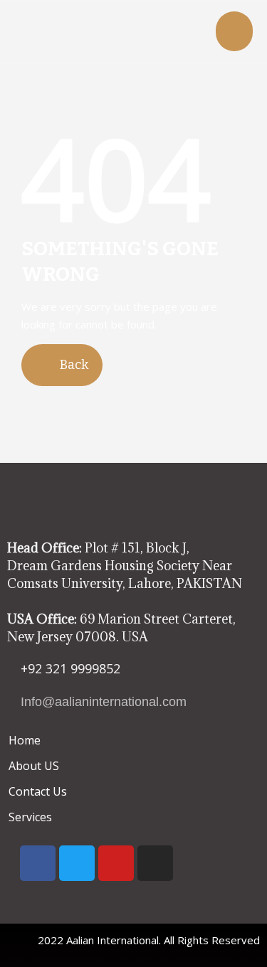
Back (72, 365)
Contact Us (38, 791)
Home (25, 740)
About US (34, 766)
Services (30, 817)
